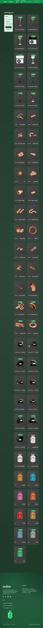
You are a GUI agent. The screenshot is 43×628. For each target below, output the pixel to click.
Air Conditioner (31, 48)
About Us (17, 1)
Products (10, 1)
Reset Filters (8, 29)
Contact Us (23, 1)
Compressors (17, 352)
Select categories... (9, 23)
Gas (28, 447)
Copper (16, 124)
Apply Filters (8, 27)
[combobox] (36, 2)
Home (5, 1)
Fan (15, 29)
